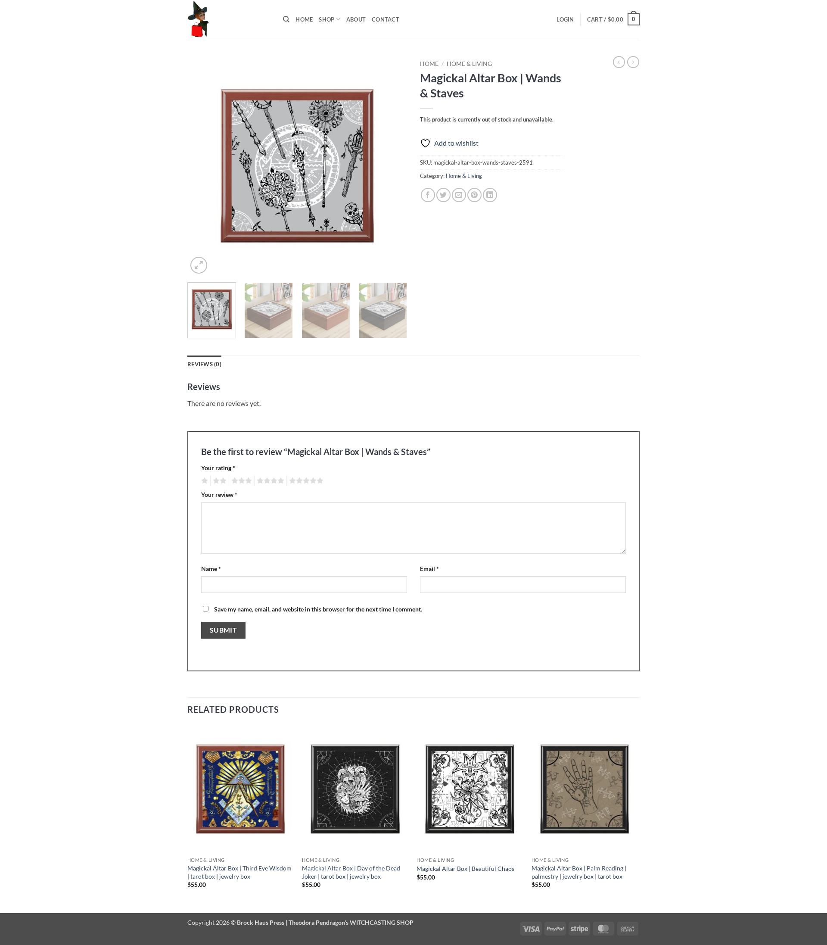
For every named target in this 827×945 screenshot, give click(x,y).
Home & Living (469, 63)
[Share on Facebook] (428, 195)
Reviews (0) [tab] (204, 364)
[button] (565, 19)
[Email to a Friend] (459, 195)
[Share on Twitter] (443, 195)
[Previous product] (633, 62)
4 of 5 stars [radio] (269, 481)
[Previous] (202, 166)
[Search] (286, 19)
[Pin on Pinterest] (474, 195)
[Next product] (619, 62)
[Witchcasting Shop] (228, 19)
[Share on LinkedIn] (490, 195)
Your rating (218, 467)
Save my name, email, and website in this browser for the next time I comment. (318, 609)
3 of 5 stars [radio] (240, 481)
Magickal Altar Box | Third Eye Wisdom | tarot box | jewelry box (239, 872)
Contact (385, 19)
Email (429, 568)
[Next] (392, 166)
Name (211, 568)
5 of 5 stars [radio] (304, 481)
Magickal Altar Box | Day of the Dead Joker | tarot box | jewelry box (351, 872)
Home (304, 19)
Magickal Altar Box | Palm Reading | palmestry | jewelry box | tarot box (579, 872)
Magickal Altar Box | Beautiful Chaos (465, 868)
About (356, 19)
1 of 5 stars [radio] (203, 481)
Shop (326, 19)
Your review (219, 494)
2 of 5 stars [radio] (218, 481)
